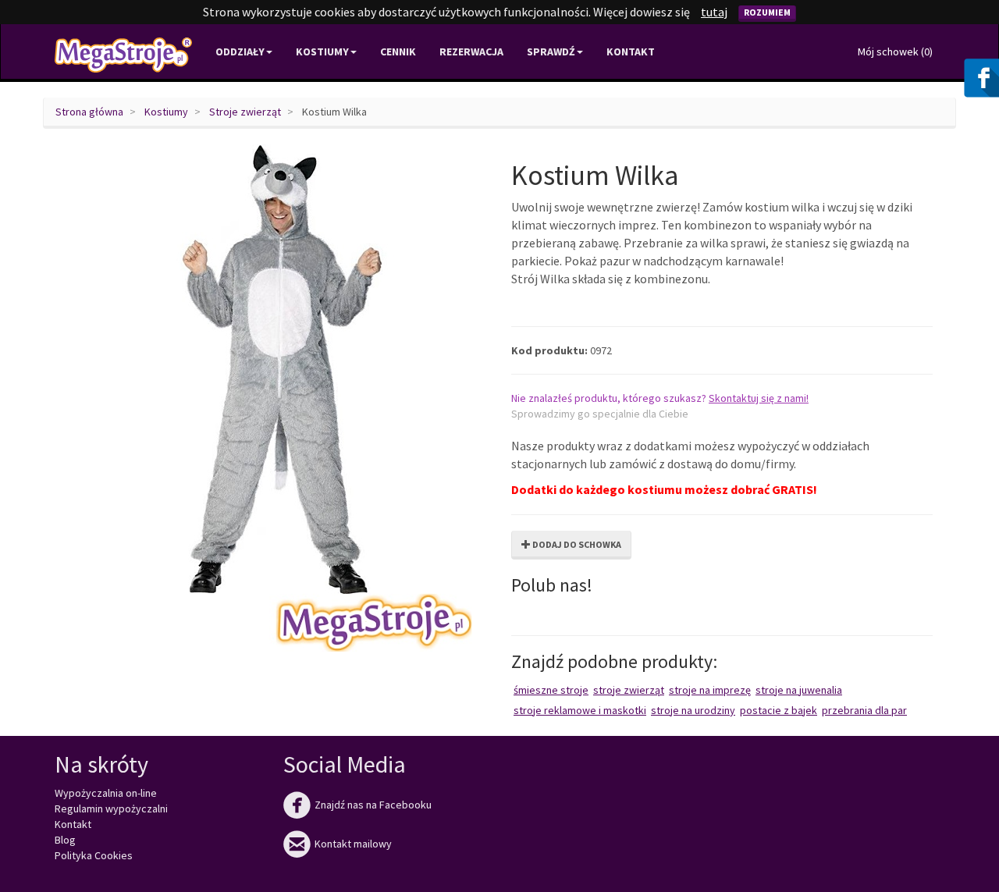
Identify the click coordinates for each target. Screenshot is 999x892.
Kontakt (630, 51)
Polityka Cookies (94, 855)
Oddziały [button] (240, 51)
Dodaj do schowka (576, 544)
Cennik (398, 51)
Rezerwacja (471, 51)
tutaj (714, 12)
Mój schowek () (895, 51)
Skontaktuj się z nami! (759, 398)
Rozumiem (767, 12)
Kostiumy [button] (322, 51)
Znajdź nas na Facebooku (357, 805)
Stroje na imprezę (710, 690)
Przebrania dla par (864, 710)
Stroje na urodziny (693, 710)
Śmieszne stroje (551, 690)
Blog (65, 840)
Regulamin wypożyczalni (111, 808)
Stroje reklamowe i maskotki (580, 710)
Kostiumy (166, 112)
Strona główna (89, 112)
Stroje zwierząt (245, 112)
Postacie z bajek (778, 710)
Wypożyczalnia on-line (106, 793)
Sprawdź (551, 51)
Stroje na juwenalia (798, 690)
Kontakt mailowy (337, 844)
